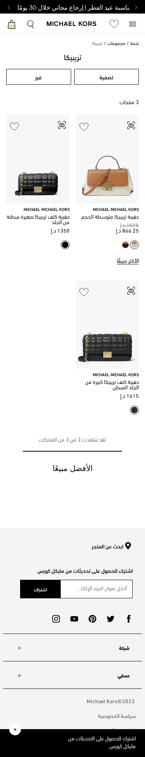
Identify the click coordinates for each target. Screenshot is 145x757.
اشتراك (40, 589)
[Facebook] (129, 619)
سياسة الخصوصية (117, 715)
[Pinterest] (92, 619)
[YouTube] (74, 619)
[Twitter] (110, 619)
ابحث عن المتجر (107, 546)
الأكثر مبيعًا (128, 261)
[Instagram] (56, 619)
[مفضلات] (114, 24)
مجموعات (116, 43)
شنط (134, 43)
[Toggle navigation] (132, 23)
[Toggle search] (31, 23)
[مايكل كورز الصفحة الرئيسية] (72, 24)
